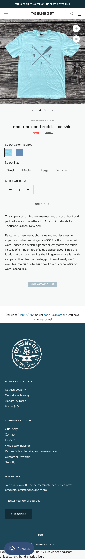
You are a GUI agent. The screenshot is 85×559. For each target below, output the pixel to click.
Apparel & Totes (15, 401)
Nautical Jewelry (15, 390)
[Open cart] (79, 14)
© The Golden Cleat (42, 544)
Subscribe (18, 514)
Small (10, 170)
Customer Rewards (17, 457)
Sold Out (42, 204)
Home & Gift (13, 406)
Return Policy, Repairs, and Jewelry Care (31, 451)
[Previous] (32, 110)
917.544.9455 (26, 315)
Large (44, 170)
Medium (27, 170)
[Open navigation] (6, 13)
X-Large (61, 170)
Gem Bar (11, 462)
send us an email (54, 315)
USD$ (40, 535)
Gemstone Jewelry (17, 395)
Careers (10, 440)
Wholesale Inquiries (18, 445)
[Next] (52, 110)
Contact (10, 434)
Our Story (11, 429)
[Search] (72, 13)
